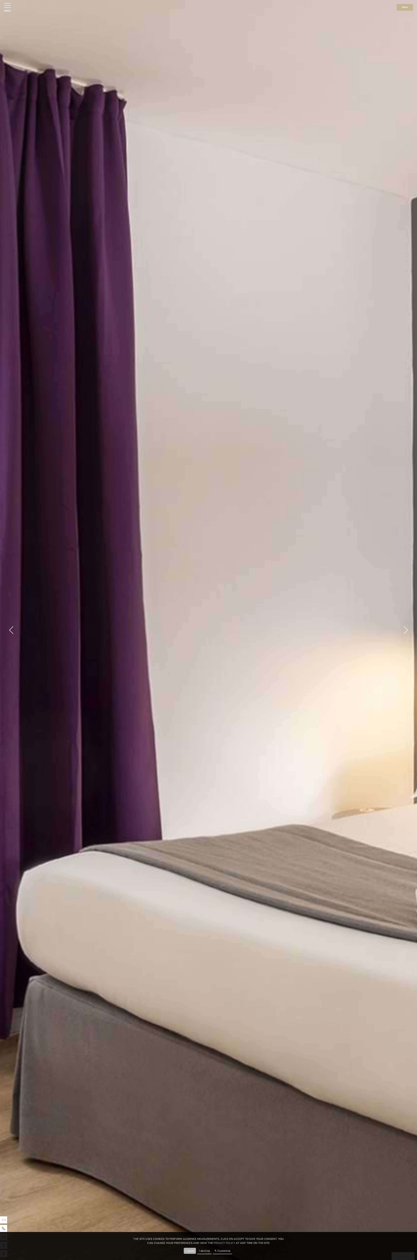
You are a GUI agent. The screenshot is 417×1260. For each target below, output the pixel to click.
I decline (204, 1251)
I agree (189, 1251)
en (4, 1220)
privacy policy (224, 1243)
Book (405, 7)
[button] (11, 630)
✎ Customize (222, 1251)
